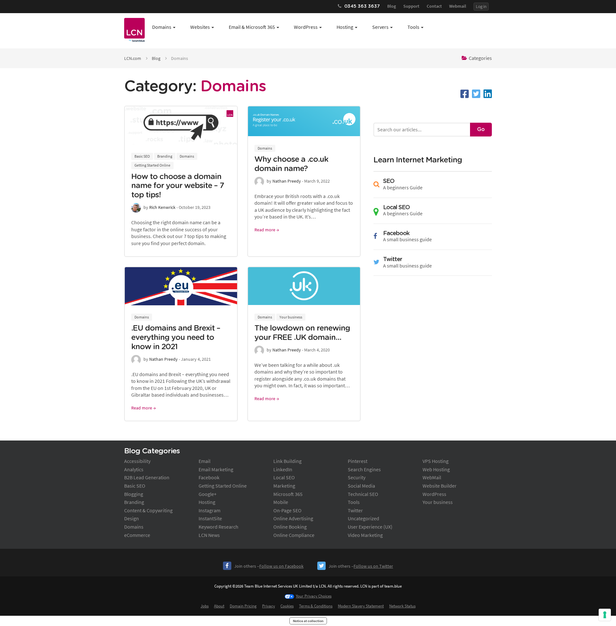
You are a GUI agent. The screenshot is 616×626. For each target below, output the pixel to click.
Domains (161, 27)
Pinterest (357, 461)
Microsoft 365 (288, 494)
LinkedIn (282, 469)
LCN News (209, 535)
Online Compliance (293, 535)
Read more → (266, 230)
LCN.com (132, 58)
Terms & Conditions (315, 606)
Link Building (287, 461)
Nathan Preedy (286, 181)
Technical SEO (363, 494)
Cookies (287, 606)
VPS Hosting (436, 461)
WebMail (432, 477)
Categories (480, 58)
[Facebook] (464, 94)
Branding (164, 156)
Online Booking (290, 526)
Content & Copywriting (148, 510)
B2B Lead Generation (146, 477)
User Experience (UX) (370, 526)
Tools (413, 27)
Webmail (457, 6)
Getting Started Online (152, 165)
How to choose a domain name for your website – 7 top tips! (177, 186)
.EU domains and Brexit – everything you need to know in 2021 (175, 338)
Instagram (209, 510)
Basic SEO (142, 156)
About (219, 606)
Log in (481, 6)
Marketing (284, 485)
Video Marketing (365, 535)
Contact (434, 6)
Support (411, 6)
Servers (380, 27)
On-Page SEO (287, 510)
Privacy (268, 606)
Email (204, 461)
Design (131, 518)
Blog (391, 6)
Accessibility (137, 461)
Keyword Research (218, 526)
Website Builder (440, 485)
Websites (200, 27)
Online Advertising (293, 518)
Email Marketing (216, 469)
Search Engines (364, 469)
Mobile (280, 502)
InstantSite (210, 518)
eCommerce (137, 535)
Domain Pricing (243, 606)
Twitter (355, 510)
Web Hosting (436, 469)
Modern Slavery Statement (361, 606)
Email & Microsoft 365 (252, 27)
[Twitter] (476, 94)
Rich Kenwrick (162, 207)
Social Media (361, 485)
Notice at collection (308, 621)
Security (356, 477)
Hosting (345, 27)
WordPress (306, 27)
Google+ (208, 494)
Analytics (133, 469)
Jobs (205, 606)
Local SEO (284, 477)
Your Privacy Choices (313, 596)
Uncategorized (363, 518)
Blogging (133, 494)
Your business (290, 317)
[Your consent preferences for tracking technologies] (605, 615)
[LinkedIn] (487, 94)
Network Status (402, 606)
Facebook (209, 477)
